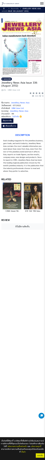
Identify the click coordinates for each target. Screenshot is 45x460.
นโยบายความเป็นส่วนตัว (17, 446)
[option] (12, 197)
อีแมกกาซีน (7, 120)
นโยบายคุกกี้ (36, 446)
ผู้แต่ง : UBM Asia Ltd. (10, 90)
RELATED (6, 179)
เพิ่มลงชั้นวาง (10, 126)
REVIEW (5, 220)
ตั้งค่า (23, 452)
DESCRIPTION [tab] (22, 135)
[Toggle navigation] (42, 3)
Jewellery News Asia (19, 111)
